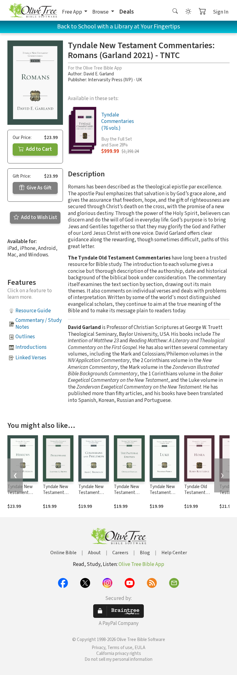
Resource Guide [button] (33, 310)
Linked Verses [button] (30, 357)
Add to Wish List (38, 217)
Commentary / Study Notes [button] (38, 324)
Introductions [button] (31, 347)
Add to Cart (38, 149)
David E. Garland (98, 74)
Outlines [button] (25, 336)
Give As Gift (39, 188)
